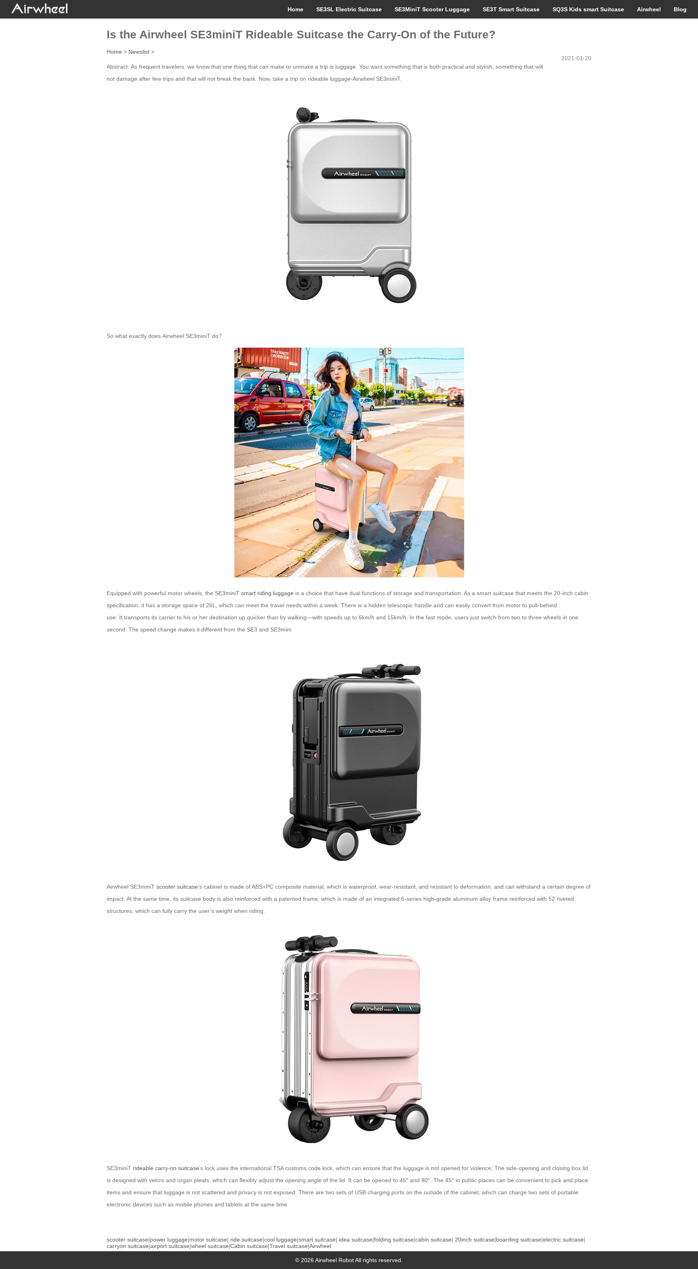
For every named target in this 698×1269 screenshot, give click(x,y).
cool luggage (280, 1239)
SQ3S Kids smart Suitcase (588, 9)
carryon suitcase (128, 1246)
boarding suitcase (518, 1239)
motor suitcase (208, 1239)
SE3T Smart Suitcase (511, 9)
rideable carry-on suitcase (166, 1168)
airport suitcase (169, 1246)
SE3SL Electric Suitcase (349, 9)
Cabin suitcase (249, 1246)
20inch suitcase (474, 1239)
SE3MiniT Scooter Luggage (432, 9)
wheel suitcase (210, 1246)
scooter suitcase (177, 886)
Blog (680, 9)
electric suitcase (563, 1239)
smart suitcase (317, 1239)
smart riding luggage (267, 593)
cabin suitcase (433, 1239)
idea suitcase (355, 1239)
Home (295, 9)
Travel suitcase (288, 1246)
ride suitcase (246, 1239)
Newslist (138, 51)
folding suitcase (394, 1239)
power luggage (169, 1239)
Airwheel (649, 9)
